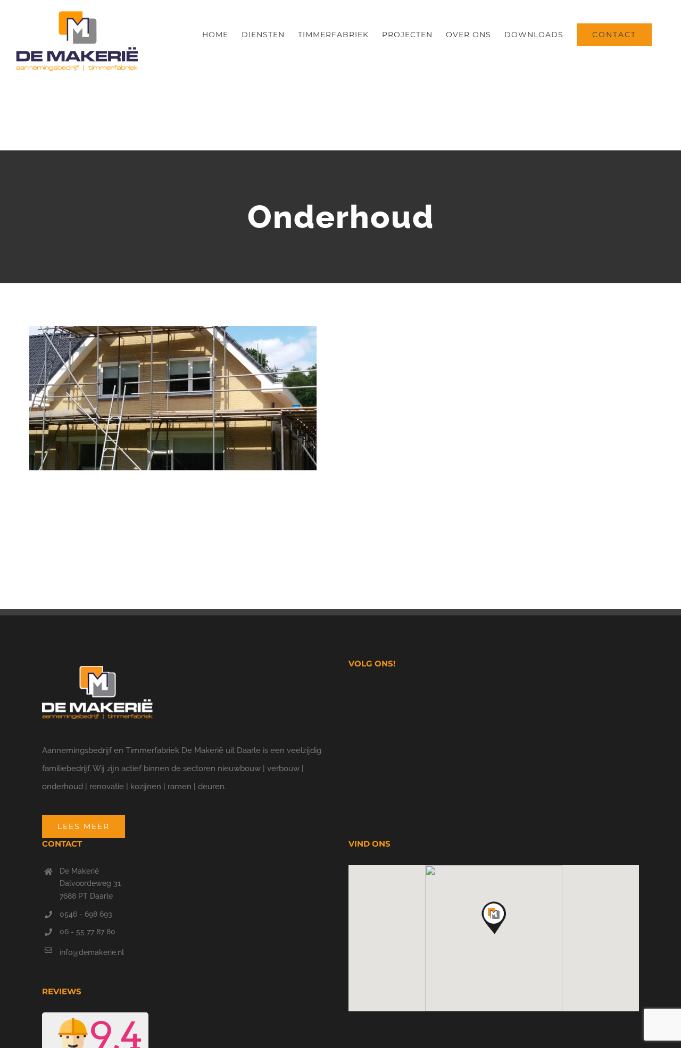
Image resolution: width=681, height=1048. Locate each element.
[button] (493, 919)
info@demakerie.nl (92, 952)
